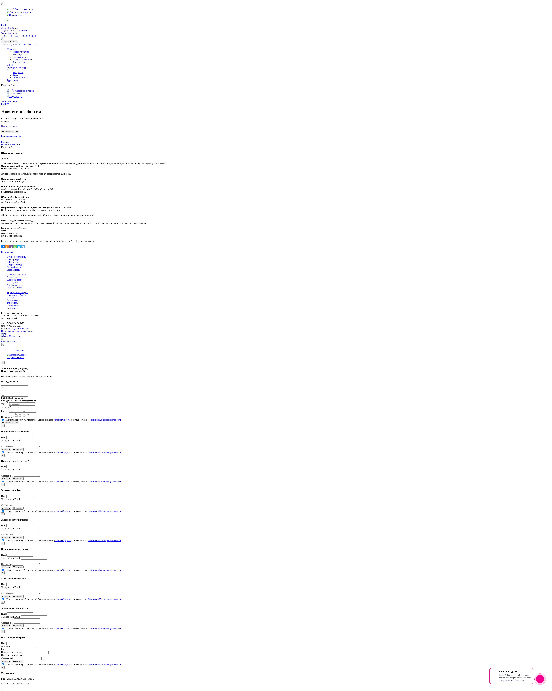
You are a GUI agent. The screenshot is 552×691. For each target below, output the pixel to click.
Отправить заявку (10, 423)
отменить (6, 449)
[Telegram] (23, 246)
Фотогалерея (19, 62)
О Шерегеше (13, 262)
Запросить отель (9, 33)
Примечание (7, 417)
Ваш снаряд (7, 398)
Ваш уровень (7, 400)
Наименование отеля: (11, 655)
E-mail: (4, 649)
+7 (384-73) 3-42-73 (10, 44)
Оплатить (20, 350)
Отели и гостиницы (16, 257)
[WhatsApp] (15, 246)
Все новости (7, 252)
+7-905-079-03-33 (27, 36)
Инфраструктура (21, 52)
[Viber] (11, 246)
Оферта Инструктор (11, 336)
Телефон (6, 407)
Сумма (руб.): (7, 658)
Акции (10, 297)
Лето (9, 70)
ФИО (4, 404)
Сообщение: (7, 446)
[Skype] (19, 246)
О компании (13, 305)
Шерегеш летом (14, 280)
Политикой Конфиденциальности (104, 420)
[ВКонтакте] (3, 246)
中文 (6, 25)
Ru (2, 25)
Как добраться (20, 54)
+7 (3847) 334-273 (9, 30)
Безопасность (19, 57)
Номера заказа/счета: (11, 652)
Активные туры (15, 285)
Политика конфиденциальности (17, 331)
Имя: (3, 437)
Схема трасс (13, 277)
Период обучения (9, 381)
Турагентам (12, 80)
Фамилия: (6, 646)
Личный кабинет (9, 28)
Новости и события (22, 59)
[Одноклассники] (7, 246)
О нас (10, 65)
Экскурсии (18, 72)
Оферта (4, 333)
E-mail (5, 411)
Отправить (17, 449)
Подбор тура (13, 259)
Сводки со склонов (16, 274)
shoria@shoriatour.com (18, 328)
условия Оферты (62, 420)
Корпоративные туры (17, 67)
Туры (15, 75)
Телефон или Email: (10, 440)
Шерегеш (11, 49)
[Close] (2, 689)
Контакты (24, 30)
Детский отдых (20, 77)
